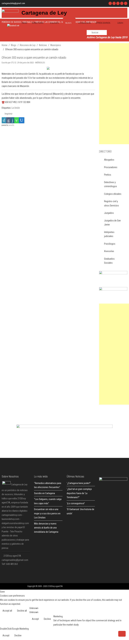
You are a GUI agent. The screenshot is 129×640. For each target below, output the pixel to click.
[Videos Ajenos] (125, 3)
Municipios (55, 45)
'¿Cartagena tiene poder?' (79, 483)
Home (4, 45)
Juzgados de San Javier (112, 222)
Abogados (109, 159)
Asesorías (109, 251)
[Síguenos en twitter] (114, 3)
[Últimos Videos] (118, 3)
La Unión (16, 107)
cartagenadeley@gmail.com (13, 3)
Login (120, 23)
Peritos (107, 174)
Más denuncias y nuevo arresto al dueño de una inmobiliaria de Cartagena (46, 527)
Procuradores (110, 167)
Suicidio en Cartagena (44, 493)
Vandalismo (84, 23)
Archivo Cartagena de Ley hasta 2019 (107, 37)
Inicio (24, 23)
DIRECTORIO (37, 23)
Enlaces (54, 23)
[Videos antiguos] (121, 3)
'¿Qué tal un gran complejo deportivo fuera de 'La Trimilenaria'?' (79, 493)
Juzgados (109, 213)
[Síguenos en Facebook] (110, 3)
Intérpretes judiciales (109, 234)
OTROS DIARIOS (103, 23)
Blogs (68, 23)
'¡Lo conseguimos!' (76, 503)
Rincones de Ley (27, 45)
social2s (11, 125)
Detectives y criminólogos (110, 184)
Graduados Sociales (109, 260)
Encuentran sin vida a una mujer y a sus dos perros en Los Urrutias (47, 513)
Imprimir (8, 113)
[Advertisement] (114, 93)
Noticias (43, 45)
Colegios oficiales (112, 194)
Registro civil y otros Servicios (111, 203)
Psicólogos (109, 243)
